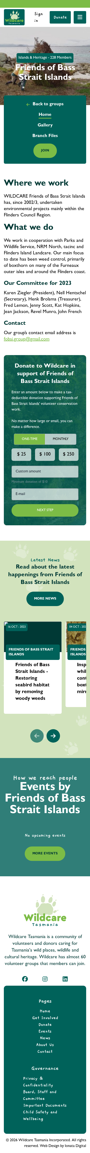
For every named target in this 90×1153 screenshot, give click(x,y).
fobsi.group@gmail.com (26, 339)
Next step (45, 510)
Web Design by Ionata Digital (63, 1146)
